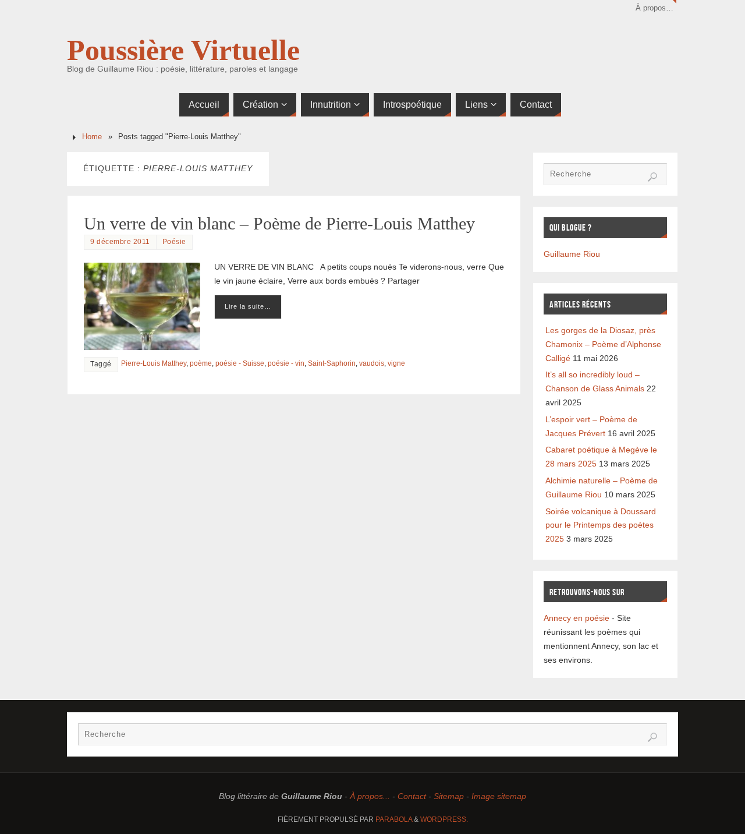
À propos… (654, 8)
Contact (412, 796)
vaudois (371, 363)
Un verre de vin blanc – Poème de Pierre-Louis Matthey (279, 223)
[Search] (652, 177)
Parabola (393, 819)
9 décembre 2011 (120, 242)
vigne (396, 363)
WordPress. (444, 819)
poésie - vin (286, 363)
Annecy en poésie (576, 618)
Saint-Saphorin (332, 363)
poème (201, 363)
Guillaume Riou (572, 254)
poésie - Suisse (239, 363)
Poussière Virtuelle (183, 50)
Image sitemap (498, 796)
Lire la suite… (248, 306)
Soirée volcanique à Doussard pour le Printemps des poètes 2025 (600, 525)
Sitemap (449, 796)
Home (92, 137)
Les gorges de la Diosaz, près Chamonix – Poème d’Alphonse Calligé (603, 344)
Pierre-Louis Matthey (153, 363)
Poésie (174, 242)
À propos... (370, 796)
